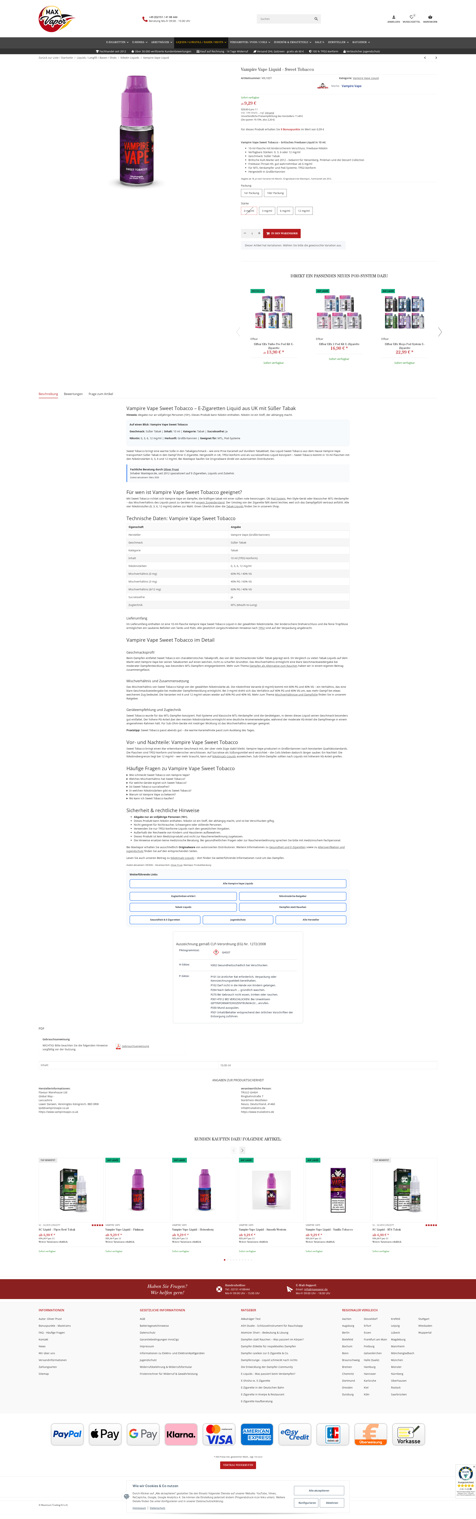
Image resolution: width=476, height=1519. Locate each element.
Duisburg (348, 1394)
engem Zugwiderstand (210, 502)
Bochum (347, 1346)
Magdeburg (398, 1339)
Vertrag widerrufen (238, 1465)
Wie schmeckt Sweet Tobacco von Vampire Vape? (159, 775)
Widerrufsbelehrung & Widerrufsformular (166, 1367)
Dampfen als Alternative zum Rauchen (274, 666)
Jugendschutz (238, 919)
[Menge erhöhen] (259, 233)
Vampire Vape (351, 86)
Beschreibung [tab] (48, 394)
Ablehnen (332, 1502)
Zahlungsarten (48, 1367)
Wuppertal (425, 1332)
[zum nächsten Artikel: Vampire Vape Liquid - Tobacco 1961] (425, 57)
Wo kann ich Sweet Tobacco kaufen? (151, 798)
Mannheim (398, 1346)
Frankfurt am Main (375, 1339)
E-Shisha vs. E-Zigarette (255, 1380)
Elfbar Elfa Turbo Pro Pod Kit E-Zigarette (274, 346)
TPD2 (261, 628)
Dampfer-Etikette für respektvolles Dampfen (268, 1346)
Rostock (396, 1387)
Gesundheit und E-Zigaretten (287, 847)
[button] (361, 42)
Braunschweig (351, 1360)
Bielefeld (347, 1339)
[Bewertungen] (97, 1225)
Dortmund (348, 1380)
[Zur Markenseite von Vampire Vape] (323, 86)
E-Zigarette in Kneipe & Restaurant (262, 1394)
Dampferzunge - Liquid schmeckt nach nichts (269, 1360)
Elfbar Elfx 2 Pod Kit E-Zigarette (339, 344)
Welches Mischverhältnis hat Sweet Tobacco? (157, 779)
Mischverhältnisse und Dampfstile (296, 694)
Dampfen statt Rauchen (292, 907)
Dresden (347, 1387)
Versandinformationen (53, 1360)
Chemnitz (348, 1374)
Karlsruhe (370, 1380)
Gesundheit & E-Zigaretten (165, 919)
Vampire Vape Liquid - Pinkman (124, 1230)
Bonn (345, 1353)
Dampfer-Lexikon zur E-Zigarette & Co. (265, 1353)
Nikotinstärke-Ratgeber (293, 896)
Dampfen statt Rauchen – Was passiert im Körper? (272, 1339)
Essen (367, 1332)
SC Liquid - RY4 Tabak (386, 1230)
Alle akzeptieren (319, 1490)
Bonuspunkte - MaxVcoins (55, 1325)
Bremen (347, 1367)
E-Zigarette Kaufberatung (257, 1401)
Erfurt (367, 1325)
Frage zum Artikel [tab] (101, 394)
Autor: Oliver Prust (50, 1319)
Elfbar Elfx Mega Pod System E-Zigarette (405, 346)
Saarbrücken (399, 1394)
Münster (396, 1367)
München (397, 1360)
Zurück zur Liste (49, 57)
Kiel (366, 1387)
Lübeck (395, 1332)
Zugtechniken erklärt (183, 896)
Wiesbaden (425, 1325)
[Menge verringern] (245, 233)
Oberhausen (399, 1380)
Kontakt (43, 1339)
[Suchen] (316, 19)
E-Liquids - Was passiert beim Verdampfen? (268, 1374)
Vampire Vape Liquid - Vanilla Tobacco (329, 1230)
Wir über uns (47, 1353)
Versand (269, 112)
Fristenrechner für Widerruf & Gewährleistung (169, 1374)
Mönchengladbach (402, 1353)
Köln (366, 1394)
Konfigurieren (307, 1502)
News (42, 1346)
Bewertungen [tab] (73, 394)
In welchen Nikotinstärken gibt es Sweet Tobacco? (160, 790)
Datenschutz (157, 1508)
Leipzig (395, 1325)
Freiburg (369, 1346)
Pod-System (278, 498)
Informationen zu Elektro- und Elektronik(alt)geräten (172, 1353)
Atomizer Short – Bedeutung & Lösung (264, 1332)
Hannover (370, 1374)
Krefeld (395, 1319)
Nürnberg (397, 1374)
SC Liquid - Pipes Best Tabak (57, 1230)
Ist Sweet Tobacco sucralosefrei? (149, 786)
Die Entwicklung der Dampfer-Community (267, 1367)
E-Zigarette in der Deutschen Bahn (262, 1387)
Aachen (346, 1319)
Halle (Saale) (371, 1360)
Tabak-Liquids (235, 506)
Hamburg (370, 1367)
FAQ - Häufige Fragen (52, 1332)
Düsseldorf (370, 1319)
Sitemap (44, 1374)
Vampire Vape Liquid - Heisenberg (193, 1230)
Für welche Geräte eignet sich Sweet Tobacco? (157, 782)
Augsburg (348, 1325)
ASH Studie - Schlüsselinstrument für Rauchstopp (272, 1325)
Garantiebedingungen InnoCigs (159, 1339)
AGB (142, 1319)
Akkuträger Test (250, 1319)
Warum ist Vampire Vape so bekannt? (152, 794)
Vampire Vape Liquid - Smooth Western (262, 1230)
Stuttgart (423, 1319)
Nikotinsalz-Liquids (224, 756)
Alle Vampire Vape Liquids (238, 883)
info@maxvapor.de (316, 1289)
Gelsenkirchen (373, 1353)
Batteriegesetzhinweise (154, 1325)
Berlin (346, 1332)
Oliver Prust (171, 469)
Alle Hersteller (311, 919)
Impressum (139, 1508)
